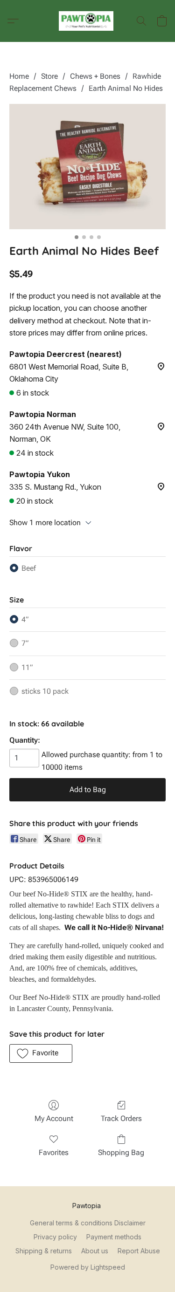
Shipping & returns (43, 1251)
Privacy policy (55, 1237)
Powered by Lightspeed (87, 1267)
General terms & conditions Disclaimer (88, 1223)
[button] (87, 21)
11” (27, 667)
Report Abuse (139, 1251)
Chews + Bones (95, 76)
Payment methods (113, 1237)
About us (94, 1251)
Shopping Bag (121, 1152)
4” (24, 619)
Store (49, 76)
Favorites (54, 1152)
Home (19, 76)
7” (24, 643)
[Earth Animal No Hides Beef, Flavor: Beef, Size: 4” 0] (87, 166)
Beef (28, 568)
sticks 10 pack (45, 691)
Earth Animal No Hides (126, 88)
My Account (54, 1118)
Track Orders (121, 1118)
